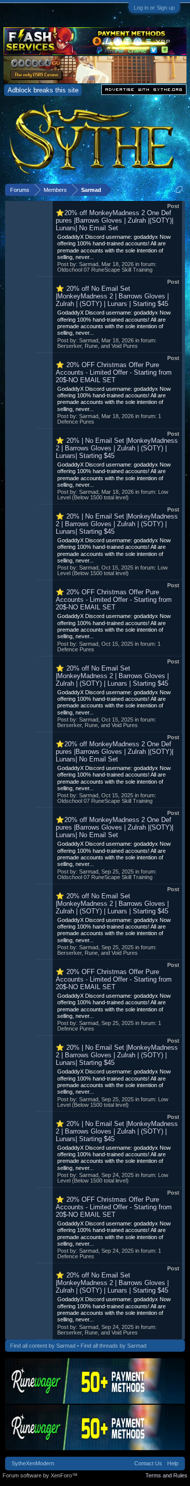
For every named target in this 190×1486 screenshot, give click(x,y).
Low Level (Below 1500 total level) (112, 494)
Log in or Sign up (154, 8)
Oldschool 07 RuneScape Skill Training (105, 270)
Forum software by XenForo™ (40, 1475)
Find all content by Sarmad (42, 1346)
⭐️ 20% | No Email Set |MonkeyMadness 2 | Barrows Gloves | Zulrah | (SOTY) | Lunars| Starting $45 (117, 448)
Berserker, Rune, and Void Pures (97, 346)
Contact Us (148, 1463)
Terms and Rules (166, 1475)
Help (172, 1463)
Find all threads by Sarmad (113, 1346)
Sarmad (88, 264)
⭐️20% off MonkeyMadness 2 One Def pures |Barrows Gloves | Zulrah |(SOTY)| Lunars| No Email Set (114, 220)
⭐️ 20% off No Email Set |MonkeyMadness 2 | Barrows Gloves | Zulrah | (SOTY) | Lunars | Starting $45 (112, 296)
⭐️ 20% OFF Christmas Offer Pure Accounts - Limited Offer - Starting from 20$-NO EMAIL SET (114, 372)
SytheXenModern (33, 1463)
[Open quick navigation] (179, 189)
